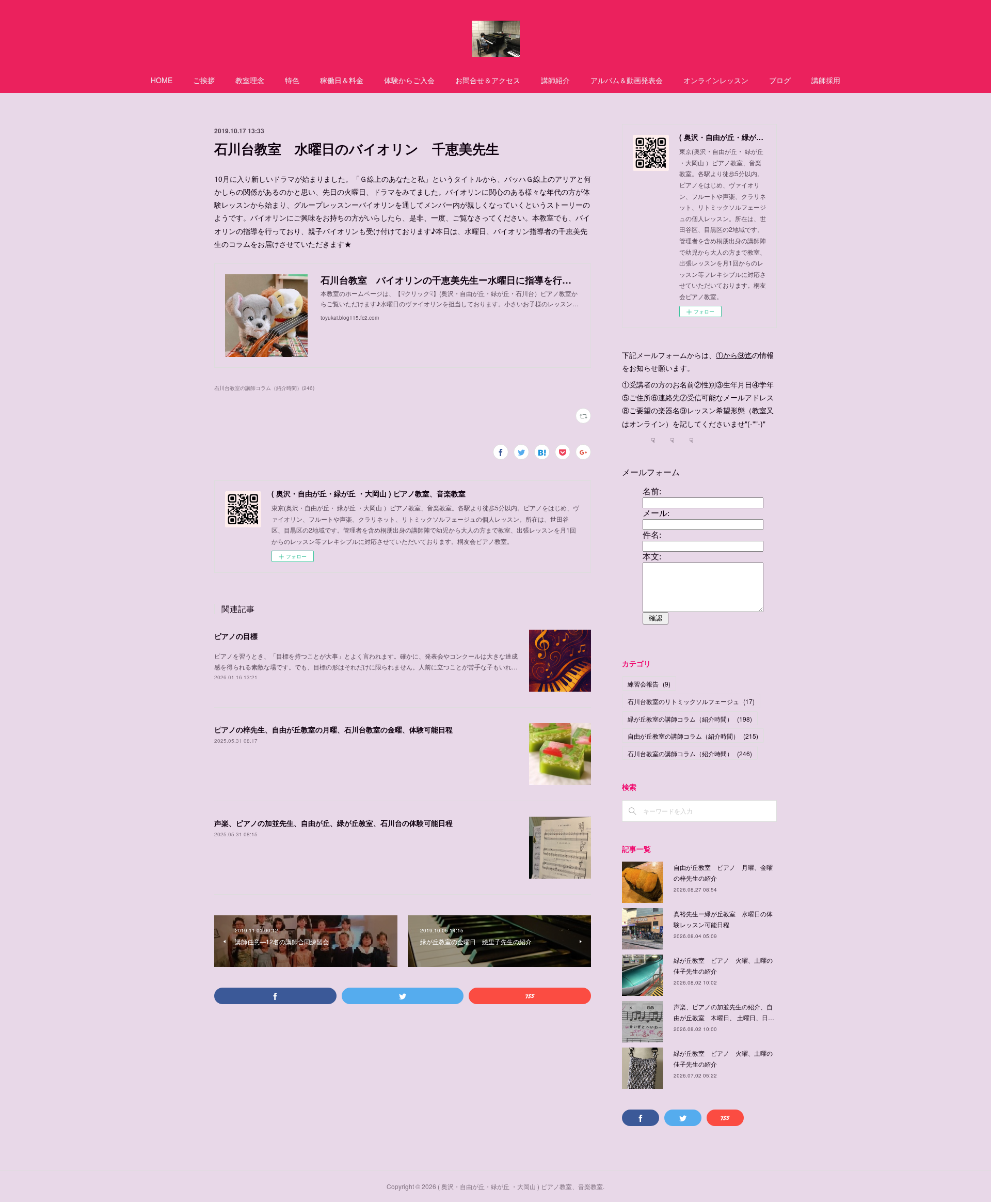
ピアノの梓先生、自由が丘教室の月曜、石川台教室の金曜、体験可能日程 (333, 729)
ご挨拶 (204, 80)
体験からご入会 (409, 80)
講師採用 (825, 80)
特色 (292, 80)
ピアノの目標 (236, 636)
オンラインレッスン (715, 80)
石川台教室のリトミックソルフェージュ (691, 701)
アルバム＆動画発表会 (626, 80)
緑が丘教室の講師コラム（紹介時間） (690, 718)
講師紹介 (555, 80)
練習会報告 (649, 683)
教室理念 (249, 80)
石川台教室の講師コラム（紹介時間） (690, 753)
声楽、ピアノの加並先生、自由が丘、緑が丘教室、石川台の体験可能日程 (333, 823)
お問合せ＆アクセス (487, 80)
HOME (161, 80)
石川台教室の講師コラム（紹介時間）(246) (264, 388)
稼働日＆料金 (341, 80)
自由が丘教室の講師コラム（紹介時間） (693, 735)
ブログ (780, 80)
